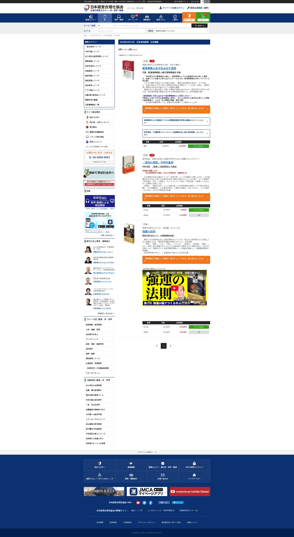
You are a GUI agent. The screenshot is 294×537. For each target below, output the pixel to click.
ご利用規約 (127, 522)
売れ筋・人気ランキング (99, 122)
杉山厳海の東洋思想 (94, 424)
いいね (164, 502)
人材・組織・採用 (93, 329)
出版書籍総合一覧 (92, 105)
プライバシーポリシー (146, 522)
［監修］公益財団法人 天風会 (164, 167)
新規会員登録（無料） (200, 8)
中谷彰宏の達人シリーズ (95, 434)
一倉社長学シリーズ (93, 47)
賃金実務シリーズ (92, 80)
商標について (192, 522)
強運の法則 (148, 231)
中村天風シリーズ (92, 51)
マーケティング (92, 339)
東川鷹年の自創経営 (94, 429)
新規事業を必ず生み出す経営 (159, 68)
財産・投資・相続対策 (94, 344)
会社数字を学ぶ (92, 334)
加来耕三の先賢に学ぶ (94, 438)
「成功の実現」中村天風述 (157, 162)
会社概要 (99, 522)
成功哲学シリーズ (92, 85)
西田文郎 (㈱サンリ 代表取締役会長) (158, 236)
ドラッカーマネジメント (95, 419)
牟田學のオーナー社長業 (95, 443)
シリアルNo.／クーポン (99, 147)
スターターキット (93, 373)
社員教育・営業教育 (94, 363)
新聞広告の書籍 (91, 100)
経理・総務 (90, 354)
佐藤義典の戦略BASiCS (95, 409)
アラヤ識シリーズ (92, 90)
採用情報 (113, 522)
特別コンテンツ (96, 142)
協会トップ (135, 510)
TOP (85, 35)
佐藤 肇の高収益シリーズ (95, 95)
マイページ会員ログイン (173, 8)
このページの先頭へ (147, 452)
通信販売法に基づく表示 (171, 522)
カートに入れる (198, 146)
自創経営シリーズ (92, 71)
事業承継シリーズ (92, 61)
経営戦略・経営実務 (94, 325)
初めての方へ (95, 117)
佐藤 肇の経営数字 (94, 390)
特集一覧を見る (108, 235)
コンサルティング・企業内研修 (159, 510)
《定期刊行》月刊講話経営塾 (97, 368)
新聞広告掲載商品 (97, 132)
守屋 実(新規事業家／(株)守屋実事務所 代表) (161, 72)
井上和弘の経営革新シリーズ (96, 56)
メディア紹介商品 (95, 136)
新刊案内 (93, 127)
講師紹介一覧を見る (106, 313)
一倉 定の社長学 (93, 405)
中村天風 (146, 167)
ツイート (178, 502)
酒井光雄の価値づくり (94, 395)
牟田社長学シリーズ (93, 66)
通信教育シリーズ (93, 358)
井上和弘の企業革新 (94, 385)
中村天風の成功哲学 (94, 400)
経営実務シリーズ (92, 76)
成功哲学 (89, 349)
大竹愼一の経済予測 (94, 414)
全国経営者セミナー (187, 510)
